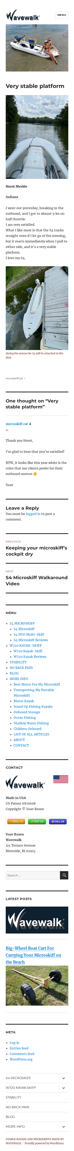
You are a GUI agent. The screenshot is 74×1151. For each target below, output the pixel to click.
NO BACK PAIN (21, 668)
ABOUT (19, 740)
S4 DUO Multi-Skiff (29, 634)
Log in (15, 1043)
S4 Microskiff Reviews (31, 640)
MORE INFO (19, 679)
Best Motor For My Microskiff (37, 684)
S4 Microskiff (24, 629)
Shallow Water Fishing (31, 723)
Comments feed (22, 1054)
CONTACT (21, 745)
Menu (61, 14)
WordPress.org (21, 1059)
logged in (33, 514)
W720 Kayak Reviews (30, 657)
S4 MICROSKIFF (22, 623)
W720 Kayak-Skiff (28, 651)
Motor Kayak (24, 701)
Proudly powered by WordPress (44, 1143)
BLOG (14, 673)
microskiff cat (14, 378)
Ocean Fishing (25, 718)
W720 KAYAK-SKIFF (26, 645)
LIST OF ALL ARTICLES (31, 734)
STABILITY (18, 662)
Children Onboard (27, 729)
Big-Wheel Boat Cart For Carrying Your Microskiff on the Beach (33, 955)
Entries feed (19, 1048)
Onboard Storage (27, 712)
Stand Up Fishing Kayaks (33, 707)
